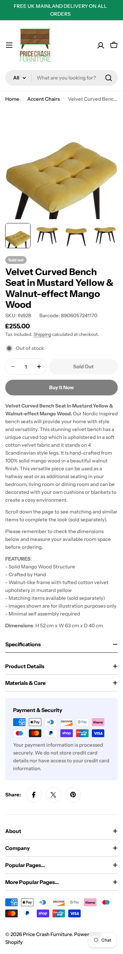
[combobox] (61, 78)
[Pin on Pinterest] (73, 795)
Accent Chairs (43, 99)
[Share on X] (53, 795)
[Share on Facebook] (34, 795)
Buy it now (61, 387)
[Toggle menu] (9, 45)
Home (12, 99)
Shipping (42, 334)
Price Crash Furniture (47, 934)
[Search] (109, 78)
